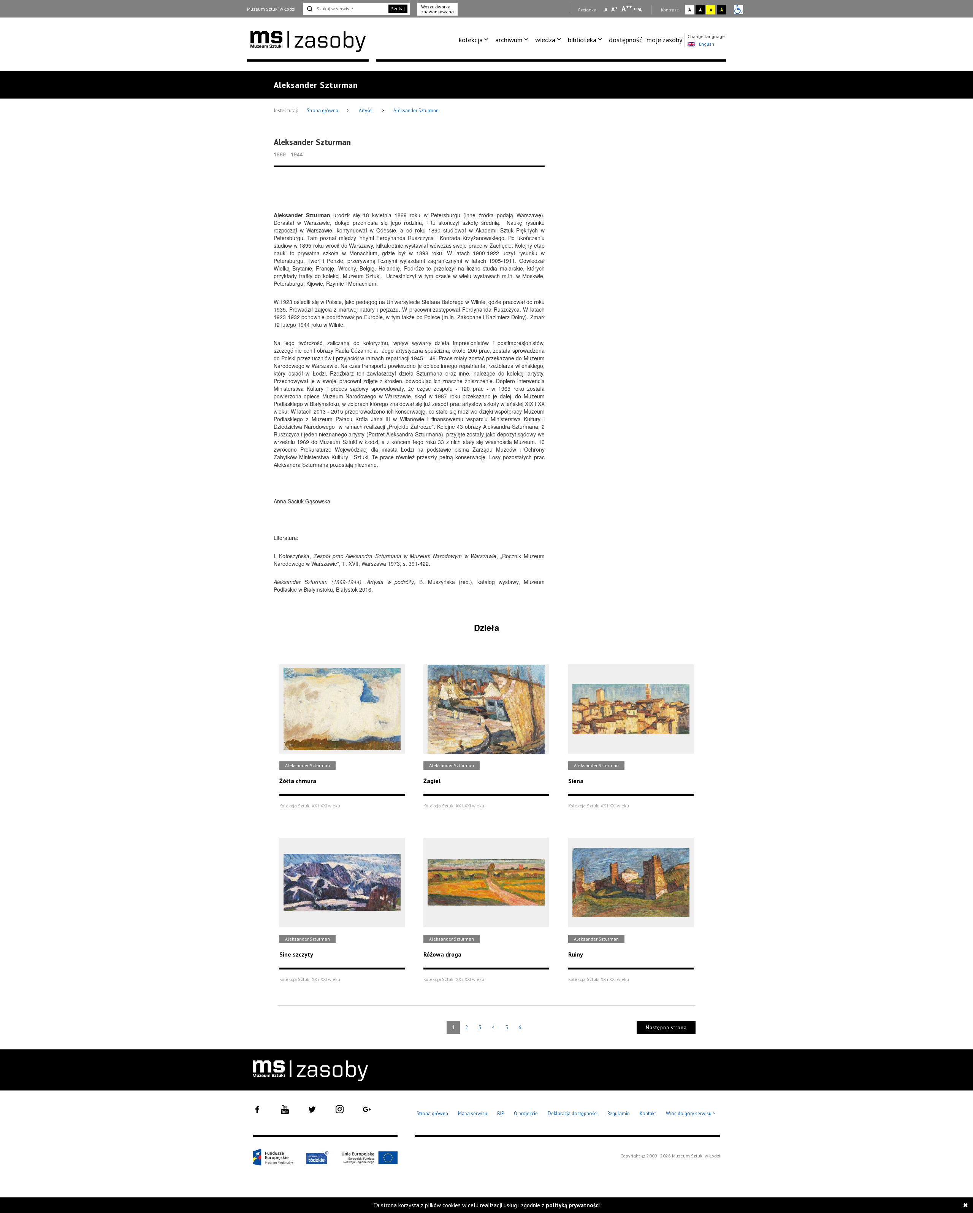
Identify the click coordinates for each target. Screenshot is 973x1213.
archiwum (509, 39)
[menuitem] (475, 40)
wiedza (545, 39)
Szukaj (398, 8)
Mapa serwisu (472, 1113)
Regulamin (618, 1113)
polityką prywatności (573, 1205)
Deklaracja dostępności (572, 1113)
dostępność (625, 39)
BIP (500, 1113)
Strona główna (323, 110)
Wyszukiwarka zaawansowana (437, 9)
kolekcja (471, 39)
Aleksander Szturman (416, 110)
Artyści (365, 110)
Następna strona (666, 1027)
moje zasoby (664, 39)
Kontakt (648, 1113)
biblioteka (582, 39)
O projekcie (526, 1113)
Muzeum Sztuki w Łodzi (271, 9)
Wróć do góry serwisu (690, 1113)
